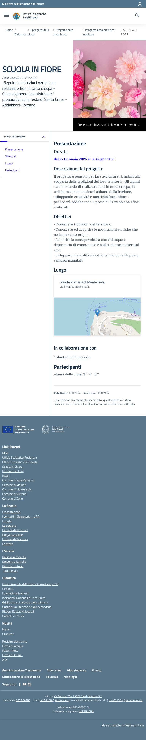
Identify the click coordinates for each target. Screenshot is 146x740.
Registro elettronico (14, 641)
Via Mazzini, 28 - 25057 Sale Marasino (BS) (78, 696)
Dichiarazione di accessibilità (21, 676)
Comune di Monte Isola (16, 489)
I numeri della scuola (15, 539)
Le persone (9, 525)
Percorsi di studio (12, 566)
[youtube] (24, 684)
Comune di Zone (12, 498)
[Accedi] (140, 4)
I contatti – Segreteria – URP (20, 516)
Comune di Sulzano (14, 494)
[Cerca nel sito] (137, 15)
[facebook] (19, 684)
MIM (5, 453)
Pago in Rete (10, 650)
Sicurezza (52, 676)
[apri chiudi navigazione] (6, 15)
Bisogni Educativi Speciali (18, 611)
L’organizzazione (12, 534)
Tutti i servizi (10, 570)
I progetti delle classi (15, 593)
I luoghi (6, 521)
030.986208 (23, 700)
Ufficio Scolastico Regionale (19, 457)
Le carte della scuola (15, 530)
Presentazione (14, 149)
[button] (24, 137)
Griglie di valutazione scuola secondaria (26, 607)
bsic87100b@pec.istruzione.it (125, 700)
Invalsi (6, 475)
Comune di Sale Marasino (18, 480)
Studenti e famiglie (14, 561)
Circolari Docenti (12, 655)
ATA (4, 659)
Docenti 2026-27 (13, 616)
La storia (7, 543)
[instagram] (29, 684)
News (6, 629)
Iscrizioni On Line (13, 471)
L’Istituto (7, 588)
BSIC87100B (86, 711)
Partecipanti (12, 170)
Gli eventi (8, 634)
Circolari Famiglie (12, 646)
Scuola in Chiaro (12, 466)
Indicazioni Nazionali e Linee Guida (23, 597)
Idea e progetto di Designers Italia (123, 725)
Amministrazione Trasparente (21, 670)
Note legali (71, 676)
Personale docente (14, 557)
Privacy (96, 670)
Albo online (54, 670)
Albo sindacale (76, 670)
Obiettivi (10, 156)
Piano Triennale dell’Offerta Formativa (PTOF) (30, 584)
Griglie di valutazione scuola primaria (25, 602)
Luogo (9, 163)
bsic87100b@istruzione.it (54, 700)
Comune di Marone (14, 484)
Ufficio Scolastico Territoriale (19, 462)
